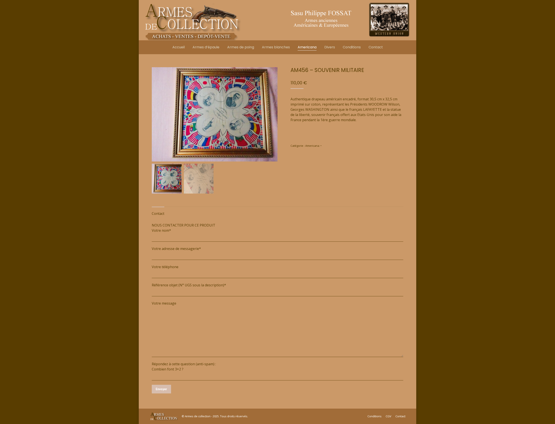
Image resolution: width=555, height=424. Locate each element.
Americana (312, 146)
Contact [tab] (158, 213)
